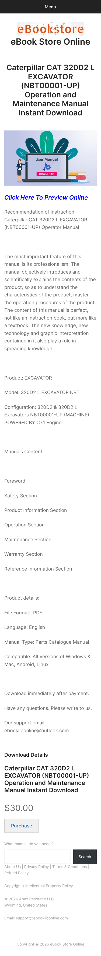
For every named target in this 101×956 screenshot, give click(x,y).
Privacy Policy (36, 867)
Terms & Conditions (69, 867)
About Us (12, 867)
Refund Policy (16, 873)
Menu (50, 6)
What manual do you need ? (29, 844)
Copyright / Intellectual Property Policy (38, 886)
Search (85, 856)
